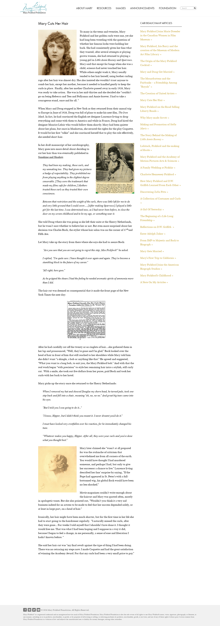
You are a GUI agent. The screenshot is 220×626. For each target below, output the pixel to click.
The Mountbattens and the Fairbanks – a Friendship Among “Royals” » (158, 82)
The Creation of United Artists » (158, 93)
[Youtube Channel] (38, 610)
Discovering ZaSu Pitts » (154, 191)
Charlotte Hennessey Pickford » (158, 174)
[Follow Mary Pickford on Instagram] (29, 610)
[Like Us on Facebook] (25, 610)
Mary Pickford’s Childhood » (156, 275)
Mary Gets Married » (152, 251)
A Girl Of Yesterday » (152, 209)
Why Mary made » (154, 117)
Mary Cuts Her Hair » (152, 100)
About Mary (84, 8)
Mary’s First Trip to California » (158, 258)
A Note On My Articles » (154, 282)
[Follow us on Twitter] (34, 610)
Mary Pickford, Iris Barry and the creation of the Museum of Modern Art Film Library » (159, 50)
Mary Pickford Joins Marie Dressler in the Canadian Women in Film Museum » (160, 35)
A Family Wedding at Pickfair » (157, 167)
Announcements (142, 8)
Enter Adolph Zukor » (153, 233)
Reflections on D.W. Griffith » (157, 227)
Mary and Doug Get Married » (157, 71)
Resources (104, 8)
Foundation (167, 8)
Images (121, 8)
